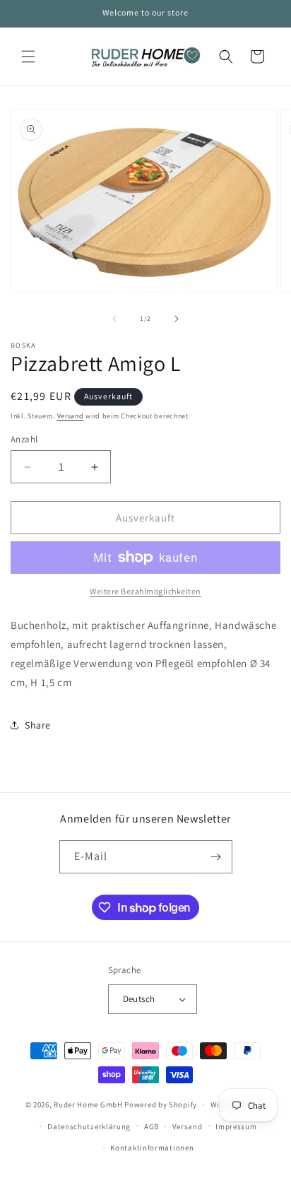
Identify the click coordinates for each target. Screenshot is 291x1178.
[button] (28, 56)
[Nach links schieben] (114, 318)
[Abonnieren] (216, 856)
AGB (151, 1126)
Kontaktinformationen (152, 1148)
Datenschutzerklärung (89, 1126)
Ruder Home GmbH (88, 1104)
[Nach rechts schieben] (176, 318)
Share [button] (38, 725)
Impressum (235, 1126)
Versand (70, 415)
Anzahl (24, 439)
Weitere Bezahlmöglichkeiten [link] (145, 591)
